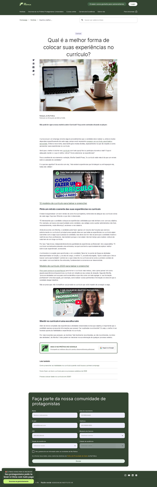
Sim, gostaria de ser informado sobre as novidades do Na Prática (56, 451)
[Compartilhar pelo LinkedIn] (33, 64)
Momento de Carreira (86, 431)
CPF (33, 431)
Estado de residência (39, 441)
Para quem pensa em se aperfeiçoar (52, 271)
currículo (66, 150)
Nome (34, 411)
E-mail (34, 421)
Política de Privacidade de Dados (77, 456)
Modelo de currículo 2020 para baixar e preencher (64, 266)
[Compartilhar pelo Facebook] (33, 67)
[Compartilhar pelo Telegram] (33, 74)
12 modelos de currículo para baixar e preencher (63, 203)
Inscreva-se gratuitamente (18, 481)
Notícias (33, 20)
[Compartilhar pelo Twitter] (33, 60)
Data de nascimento (86, 411)
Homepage (23, 20)
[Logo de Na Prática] (25, 4)
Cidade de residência (86, 441)
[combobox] (81, 435)
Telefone (82, 421)
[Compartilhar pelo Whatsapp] (33, 71)
